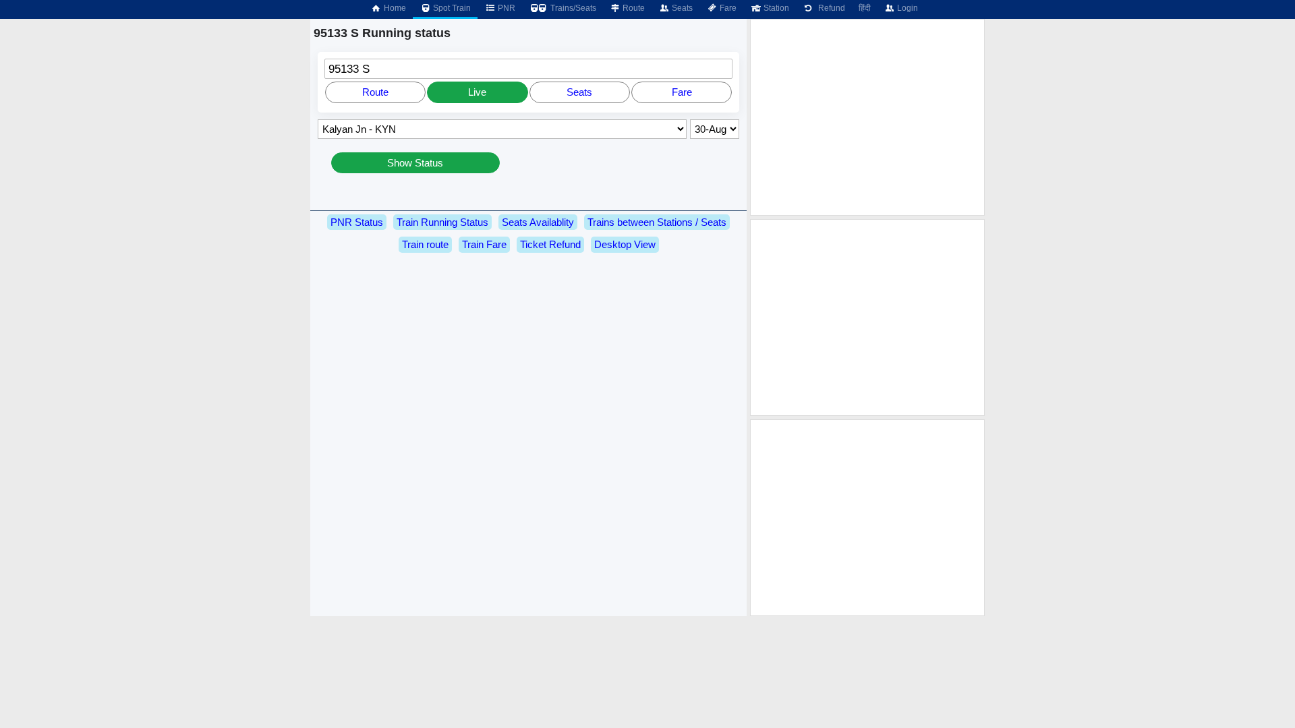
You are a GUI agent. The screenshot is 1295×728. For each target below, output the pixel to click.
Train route (425, 244)
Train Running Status (442, 222)
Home (394, 8)
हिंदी (865, 8)
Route (633, 8)
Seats (681, 8)
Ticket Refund (550, 244)
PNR (505, 8)
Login (906, 8)
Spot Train (451, 8)
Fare (727, 8)
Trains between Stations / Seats (656, 222)
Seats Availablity (538, 222)
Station (775, 8)
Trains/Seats (572, 8)
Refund (829, 8)
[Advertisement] (867, 117)
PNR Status (356, 222)
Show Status (415, 163)
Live (477, 92)
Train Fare (484, 244)
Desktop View (625, 244)
